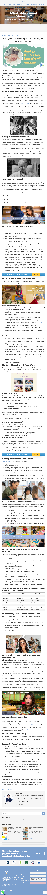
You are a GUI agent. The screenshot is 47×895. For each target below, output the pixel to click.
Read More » (9, 834)
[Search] (43, 813)
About (27, 4)
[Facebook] (11, 890)
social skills (40, 322)
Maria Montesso (5, 182)
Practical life (7, 416)
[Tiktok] (8, 890)
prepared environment (24, 103)
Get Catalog (36, 274)
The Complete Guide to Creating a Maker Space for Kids (35, 836)
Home (4, 4)
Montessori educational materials (31, 339)
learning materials (40, 248)
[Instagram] (6, 890)
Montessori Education (24, 10)
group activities (28, 729)
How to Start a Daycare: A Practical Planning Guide (14, 828)
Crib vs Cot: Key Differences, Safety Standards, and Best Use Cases (36, 832)
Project (41, 4)
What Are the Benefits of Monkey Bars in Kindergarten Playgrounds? (15, 832)
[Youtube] (1, 890)
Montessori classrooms (14, 99)
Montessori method (6, 461)
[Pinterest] (4, 890)
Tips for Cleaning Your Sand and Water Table (36, 828)
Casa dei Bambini (6, 141)
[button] (43, 28)
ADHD (31, 724)
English (7, 893)
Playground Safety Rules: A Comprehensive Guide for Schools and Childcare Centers (15, 837)
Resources (34, 4)
